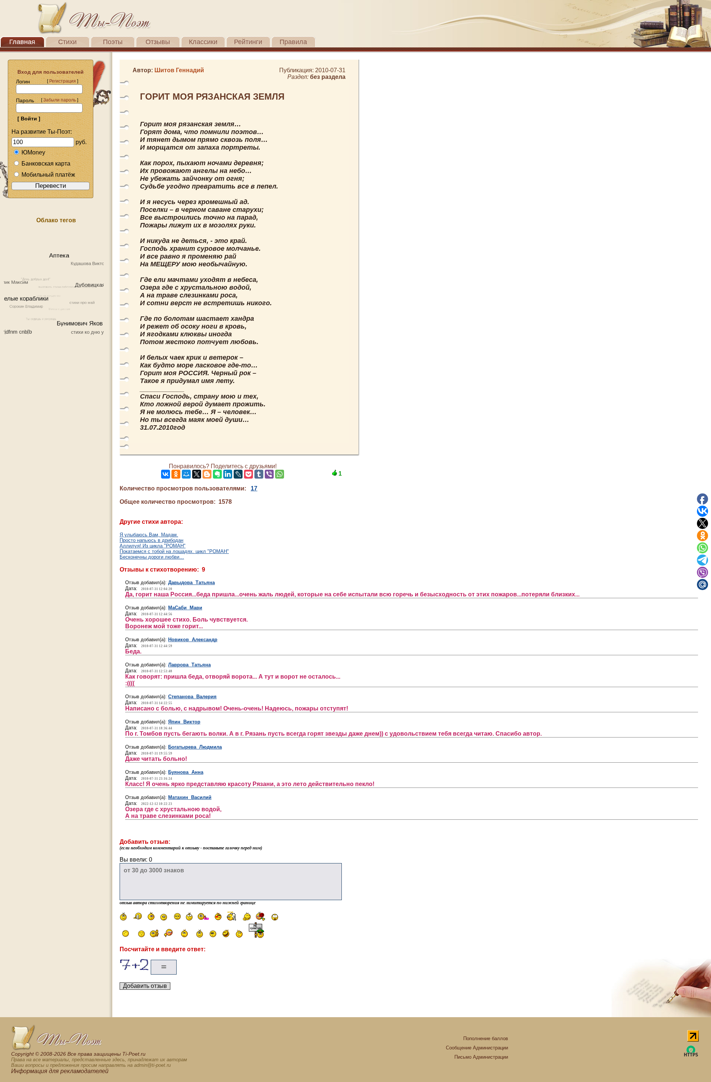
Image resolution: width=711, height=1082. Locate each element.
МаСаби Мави (185, 607)
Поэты (113, 42)
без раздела (328, 77)
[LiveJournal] (238, 474)
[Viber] (269, 474)
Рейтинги (248, 42)
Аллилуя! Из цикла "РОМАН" (153, 546)
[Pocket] (248, 474)
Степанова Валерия (192, 696)
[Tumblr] (258, 474)
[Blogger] (207, 474)
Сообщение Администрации (477, 1048)
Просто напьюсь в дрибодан (151, 540)
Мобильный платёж (48, 175)
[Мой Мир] (186, 474)
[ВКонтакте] (165, 474)
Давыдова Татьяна (191, 582)
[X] (196, 474)
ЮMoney (33, 152)
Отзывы (158, 42)
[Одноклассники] (175, 474)
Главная (22, 42)
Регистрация (62, 81)
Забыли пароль (59, 100)
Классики (203, 42)
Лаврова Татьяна (189, 664)
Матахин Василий (189, 797)
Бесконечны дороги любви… (152, 557)
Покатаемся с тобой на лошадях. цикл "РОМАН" (174, 551)
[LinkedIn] (227, 474)
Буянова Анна (185, 772)
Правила (293, 42)
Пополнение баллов (485, 1038)
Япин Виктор (184, 722)
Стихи (67, 42)
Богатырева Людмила (195, 747)
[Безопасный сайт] (691, 1055)
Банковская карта (45, 163)
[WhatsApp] (279, 474)
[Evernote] (217, 474)
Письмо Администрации (481, 1057)
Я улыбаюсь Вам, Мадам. (149, 534)
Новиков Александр (192, 639)
